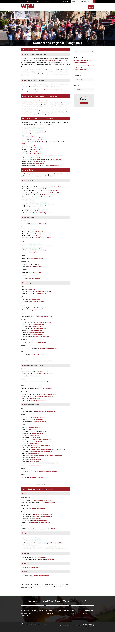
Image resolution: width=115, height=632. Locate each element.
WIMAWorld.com (54, 165)
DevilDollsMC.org (34, 435)
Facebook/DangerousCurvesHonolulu (47, 471)
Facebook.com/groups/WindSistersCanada (40, 522)
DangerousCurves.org (37, 433)
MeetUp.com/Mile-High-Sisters (45, 373)
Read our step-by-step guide (51, 89)
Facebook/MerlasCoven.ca (39, 508)
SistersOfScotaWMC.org (36, 153)
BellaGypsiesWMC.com (35, 427)
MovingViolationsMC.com (55, 193)
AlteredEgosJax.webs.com (37, 128)
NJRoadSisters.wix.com (51, 205)
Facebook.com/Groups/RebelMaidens (42, 516)
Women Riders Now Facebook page (31, 110)
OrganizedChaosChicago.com (43, 291)
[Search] (94, 1)
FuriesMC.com (31, 289)
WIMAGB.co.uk (52, 547)
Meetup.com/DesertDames (37, 417)
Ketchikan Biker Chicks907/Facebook (45, 411)
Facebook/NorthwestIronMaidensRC (44, 396)
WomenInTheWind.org (39, 161)
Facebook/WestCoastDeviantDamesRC (48, 463)
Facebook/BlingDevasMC (36, 477)
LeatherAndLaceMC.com (39, 142)
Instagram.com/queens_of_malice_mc (43, 197)
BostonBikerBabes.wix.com (61, 187)
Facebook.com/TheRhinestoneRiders (41, 449)
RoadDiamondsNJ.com (37, 207)
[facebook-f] (64, 1)
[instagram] (66, 1)
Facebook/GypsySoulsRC (36, 266)
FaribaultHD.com (41, 342)
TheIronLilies (38, 234)
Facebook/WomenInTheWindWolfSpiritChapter (55, 549)
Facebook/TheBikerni (34, 567)
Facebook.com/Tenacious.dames (42, 382)
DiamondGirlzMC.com (44, 189)
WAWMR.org (50, 559)
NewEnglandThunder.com (49, 195)
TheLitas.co (30, 159)
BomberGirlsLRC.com (37, 130)
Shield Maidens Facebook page (38, 250)
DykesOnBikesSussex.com (41, 539)
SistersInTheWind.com (38, 301)
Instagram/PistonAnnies (36, 310)
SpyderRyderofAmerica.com (55, 155)
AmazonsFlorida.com (33, 230)
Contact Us (85, 613)
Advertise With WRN (88, 610)
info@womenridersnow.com (53, 60)
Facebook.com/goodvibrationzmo (49, 348)
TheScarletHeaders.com (37, 375)
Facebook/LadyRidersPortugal (41, 575)
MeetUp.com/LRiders (35, 443)
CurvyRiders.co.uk (36, 537)
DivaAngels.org (32, 136)
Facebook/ (32, 234)
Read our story (38, 159)
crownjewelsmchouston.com (43, 484)
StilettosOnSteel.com (36, 157)
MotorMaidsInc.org (36, 146)
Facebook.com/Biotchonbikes (40, 203)
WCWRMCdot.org (41, 293)
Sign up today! (49, 613)
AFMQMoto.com (55, 529)
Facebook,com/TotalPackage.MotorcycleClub (50, 455)
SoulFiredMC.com (34, 453)
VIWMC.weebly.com (50, 502)
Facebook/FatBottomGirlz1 (38, 232)
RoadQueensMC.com (36, 150)
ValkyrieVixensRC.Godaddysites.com (41, 213)
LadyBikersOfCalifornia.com (42, 445)
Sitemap (85, 612)
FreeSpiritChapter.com (38, 324)
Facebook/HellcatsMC (34, 278)
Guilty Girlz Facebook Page (35, 326)
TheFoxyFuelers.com (40, 557)
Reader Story (57, 159)
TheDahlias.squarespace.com (36, 332)
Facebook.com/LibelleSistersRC (49, 191)
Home (72, 610)
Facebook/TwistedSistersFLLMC (42, 238)
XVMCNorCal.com (36, 465)
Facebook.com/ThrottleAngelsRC (40, 336)
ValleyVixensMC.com (36, 459)
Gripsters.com (48, 388)
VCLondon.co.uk (32, 545)
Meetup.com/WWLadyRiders (48, 394)
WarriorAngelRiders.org (39, 400)
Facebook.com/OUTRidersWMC (39, 223)
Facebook (38, 518)
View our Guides (24, 615)
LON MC (40, 419)
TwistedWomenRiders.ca (40, 520)
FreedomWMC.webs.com (42, 372)
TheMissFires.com (42, 211)
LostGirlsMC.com (35, 447)
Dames (44, 431)
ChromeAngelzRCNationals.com (40, 132)
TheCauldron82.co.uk (37, 541)
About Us (73, 612)
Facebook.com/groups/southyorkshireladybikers (50, 543)
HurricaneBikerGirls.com (39, 140)
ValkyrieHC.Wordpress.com (36, 334)
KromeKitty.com (41, 308)
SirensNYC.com (44, 209)
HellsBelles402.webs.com (41, 328)
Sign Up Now (84, 103)
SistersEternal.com (38, 151)
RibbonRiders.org (36, 236)
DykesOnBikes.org (35, 437)
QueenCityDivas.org (36, 148)
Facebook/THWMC (35, 457)
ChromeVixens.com (35, 299)
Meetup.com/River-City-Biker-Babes (42, 451)
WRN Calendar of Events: (28, 102)
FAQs (72, 613)
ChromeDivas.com (34, 134)
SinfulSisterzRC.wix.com (37, 330)
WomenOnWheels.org (38, 163)
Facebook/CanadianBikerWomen (43, 514)
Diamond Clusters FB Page (44, 246)
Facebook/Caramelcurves (37, 258)
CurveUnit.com (32, 429)
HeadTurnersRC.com (36, 441)
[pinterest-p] (68, 1)
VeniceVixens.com (34, 461)
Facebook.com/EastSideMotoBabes (42, 439)
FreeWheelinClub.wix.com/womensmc (42, 500)
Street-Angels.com (34, 252)
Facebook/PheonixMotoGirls (39, 421)
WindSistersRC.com (35, 272)
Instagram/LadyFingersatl (36, 248)
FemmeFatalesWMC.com (39, 138)
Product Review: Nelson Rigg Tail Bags (84, 65)
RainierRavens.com (35, 398)
